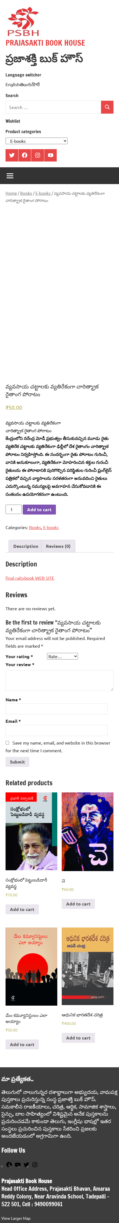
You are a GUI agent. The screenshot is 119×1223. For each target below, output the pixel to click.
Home (11, 193)
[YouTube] (17, 1166)
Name (13, 699)
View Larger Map (15, 1218)
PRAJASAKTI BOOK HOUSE (45, 42)
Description (25, 546)
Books (26, 193)
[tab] (26, 546)
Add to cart (39, 509)
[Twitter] (26, 1166)
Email (13, 721)
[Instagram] (35, 1166)
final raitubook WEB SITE (30, 578)
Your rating (19, 656)
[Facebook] (9, 1166)
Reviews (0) (58, 546)
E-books (43, 193)
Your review (20, 664)
